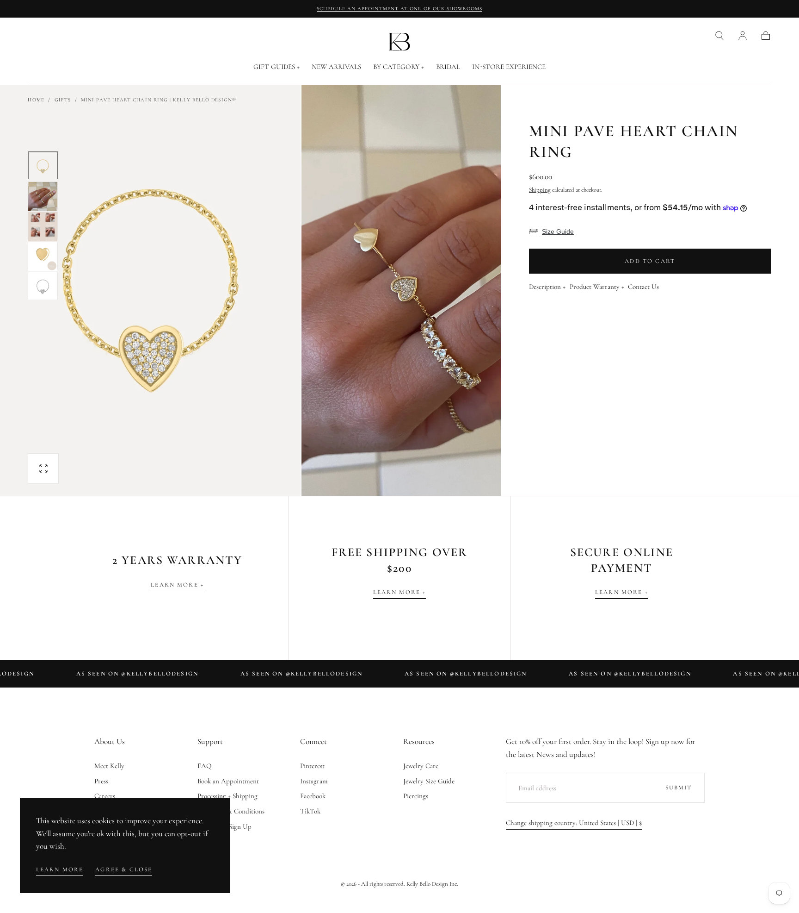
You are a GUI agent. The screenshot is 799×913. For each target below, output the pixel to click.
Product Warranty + (597, 287)
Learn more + (177, 584)
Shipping (540, 190)
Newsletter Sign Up (224, 826)
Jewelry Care (420, 766)
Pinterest (312, 766)
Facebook (313, 796)
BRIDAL (448, 67)
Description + (547, 287)
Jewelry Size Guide (429, 781)
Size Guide (558, 231)
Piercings (415, 796)
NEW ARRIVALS (336, 67)
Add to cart (650, 261)
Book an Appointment (228, 781)
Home (36, 100)
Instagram (314, 781)
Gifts (63, 100)
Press (101, 781)
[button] (719, 35)
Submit (678, 787)
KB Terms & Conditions (230, 811)
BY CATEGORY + (398, 67)
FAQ (204, 766)
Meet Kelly (109, 766)
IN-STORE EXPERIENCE (509, 67)
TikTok (310, 811)
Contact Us (643, 287)
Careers (104, 796)
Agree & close (123, 869)
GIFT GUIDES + (276, 67)
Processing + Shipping (227, 796)
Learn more (60, 869)
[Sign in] (742, 35)
